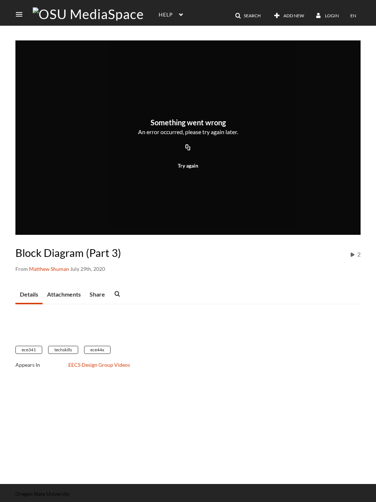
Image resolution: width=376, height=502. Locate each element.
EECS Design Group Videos (99, 365)
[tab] (29, 294)
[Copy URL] (188, 148)
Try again (188, 165)
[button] (21, 14)
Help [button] (166, 14)
